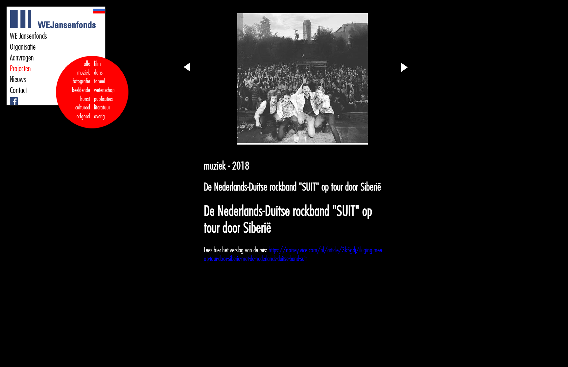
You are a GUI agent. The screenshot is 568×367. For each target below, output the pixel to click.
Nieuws (18, 79)
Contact (18, 90)
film (97, 64)
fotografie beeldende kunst (81, 90)
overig (99, 116)
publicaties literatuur (103, 103)
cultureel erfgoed (82, 111)
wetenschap (104, 90)
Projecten (20, 69)
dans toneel (99, 77)
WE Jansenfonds (28, 36)
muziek (83, 73)
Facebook (11, 97)
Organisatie (23, 47)
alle (87, 64)
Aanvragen (22, 58)
